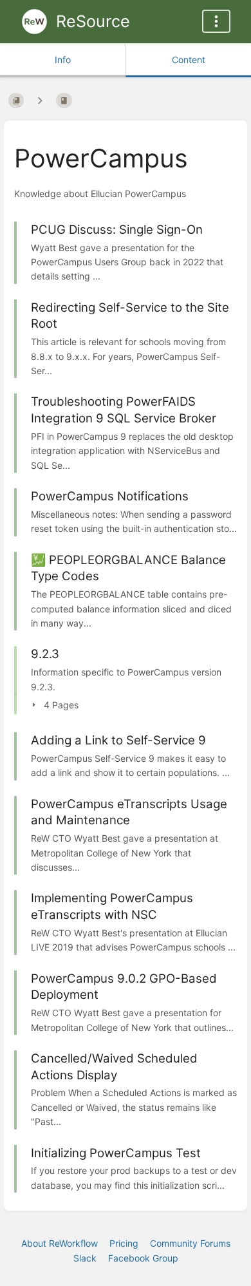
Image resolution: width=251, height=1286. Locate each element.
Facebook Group (143, 1258)
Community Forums (190, 1243)
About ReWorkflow (59, 1243)
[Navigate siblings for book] (39, 100)
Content (188, 59)
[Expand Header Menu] (216, 21)
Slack (85, 1258)
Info (63, 59)
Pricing (123, 1243)
